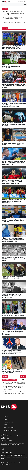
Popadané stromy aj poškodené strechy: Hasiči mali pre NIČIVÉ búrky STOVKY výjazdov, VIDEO (13, 388)
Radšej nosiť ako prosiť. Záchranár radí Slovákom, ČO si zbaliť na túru (13, 17)
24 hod (22, 379)
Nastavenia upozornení (10, 430)
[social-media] (2, 449)
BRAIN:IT (9, 464)
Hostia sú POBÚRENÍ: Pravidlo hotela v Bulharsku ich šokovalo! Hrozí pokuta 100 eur (14, 21)
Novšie (5, 376)
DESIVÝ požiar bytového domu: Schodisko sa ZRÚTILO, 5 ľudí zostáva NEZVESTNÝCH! (14, 383)
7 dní (18, 379)
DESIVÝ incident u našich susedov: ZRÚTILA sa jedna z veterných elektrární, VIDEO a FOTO (14, 392)
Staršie (23, 376)
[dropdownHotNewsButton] (14, 25)
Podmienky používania (10, 422)
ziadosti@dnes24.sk (5, 446)
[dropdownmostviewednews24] (14, 396)
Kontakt (6, 416)
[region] (9, 2)
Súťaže (5, 425)
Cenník (6, 419)
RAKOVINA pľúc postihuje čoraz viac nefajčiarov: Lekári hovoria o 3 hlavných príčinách (14, 13)
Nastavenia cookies (9, 427)
